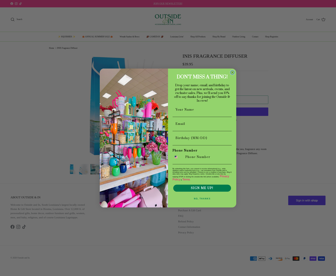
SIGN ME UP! (202, 188)
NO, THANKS (202, 198)
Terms (186, 179)
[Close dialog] (232, 72)
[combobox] (178, 157)
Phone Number (185, 151)
